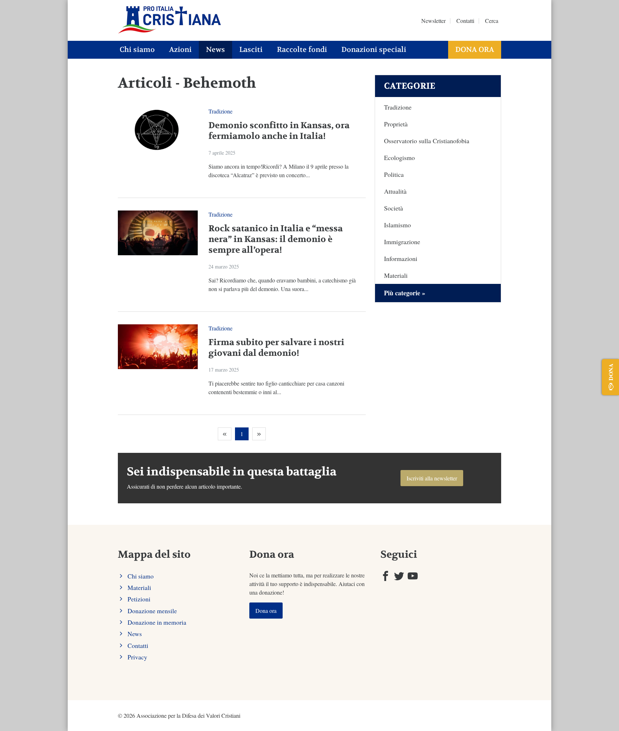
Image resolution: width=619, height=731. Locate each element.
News (215, 49)
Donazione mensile (152, 610)
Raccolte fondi (302, 49)
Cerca (491, 20)
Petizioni (139, 599)
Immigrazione (402, 241)
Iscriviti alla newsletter (432, 478)
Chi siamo (137, 49)
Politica (394, 174)
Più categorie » (404, 292)
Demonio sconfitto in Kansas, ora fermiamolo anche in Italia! (279, 131)
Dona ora (474, 49)
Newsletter (433, 20)
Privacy (137, 657)
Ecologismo (399, 157)
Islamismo (397, 225)
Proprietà (396, 124)
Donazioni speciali (373, 49)
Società (393, 208)
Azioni (180, 49)
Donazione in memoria (157, 622)
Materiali (396, 275)
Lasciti (251, 49)
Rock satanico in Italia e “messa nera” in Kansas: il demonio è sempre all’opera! (275, 239)
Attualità (395, 191)
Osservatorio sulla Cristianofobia (426, 140)
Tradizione (220, 111)
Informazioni (400, 258)
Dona (610, 372)
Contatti (465, 20)
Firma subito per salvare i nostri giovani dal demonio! (276, 348)
